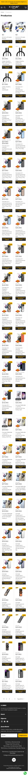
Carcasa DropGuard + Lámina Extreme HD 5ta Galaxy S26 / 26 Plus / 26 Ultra (7, 547)
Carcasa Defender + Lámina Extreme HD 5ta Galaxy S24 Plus (7, 462)
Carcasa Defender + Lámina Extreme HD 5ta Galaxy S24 (21, 435)
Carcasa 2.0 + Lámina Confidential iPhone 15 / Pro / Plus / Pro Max (20, 118)
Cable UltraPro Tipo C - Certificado (6, 88)
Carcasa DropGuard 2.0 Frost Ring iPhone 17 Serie (6, 659)
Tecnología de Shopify (13, 767)
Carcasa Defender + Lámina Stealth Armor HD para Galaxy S (7, 516)
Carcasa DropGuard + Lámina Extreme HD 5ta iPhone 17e (7, 577)
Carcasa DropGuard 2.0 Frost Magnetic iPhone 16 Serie (6, 632)
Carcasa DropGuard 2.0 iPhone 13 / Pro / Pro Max (20, 659)
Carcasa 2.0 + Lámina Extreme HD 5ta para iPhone (20, 204)
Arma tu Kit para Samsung (20, 37)
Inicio (2, 12)
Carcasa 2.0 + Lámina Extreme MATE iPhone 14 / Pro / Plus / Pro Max (20, 233)
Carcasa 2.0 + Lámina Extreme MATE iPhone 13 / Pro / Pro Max (7, 233)
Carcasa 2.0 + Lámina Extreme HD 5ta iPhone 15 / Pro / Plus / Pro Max (20, 176)
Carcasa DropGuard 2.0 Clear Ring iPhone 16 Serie (6, 605)
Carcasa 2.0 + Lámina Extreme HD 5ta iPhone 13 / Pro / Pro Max (20, 146)
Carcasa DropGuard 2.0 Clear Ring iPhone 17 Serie (20, 605)
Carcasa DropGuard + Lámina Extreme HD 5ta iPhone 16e (20, 547)
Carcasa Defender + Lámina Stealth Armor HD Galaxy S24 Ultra (21, 489)
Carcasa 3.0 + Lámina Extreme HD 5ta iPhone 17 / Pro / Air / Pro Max (7, 379)
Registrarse (23, 735)
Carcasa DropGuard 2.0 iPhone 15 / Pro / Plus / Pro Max (20, 686)
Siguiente (20, 699)
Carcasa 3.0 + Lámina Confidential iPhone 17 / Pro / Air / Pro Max (20, 351)
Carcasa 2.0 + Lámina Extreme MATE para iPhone (20, 261)
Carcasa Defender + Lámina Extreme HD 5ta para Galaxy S (7, 489)
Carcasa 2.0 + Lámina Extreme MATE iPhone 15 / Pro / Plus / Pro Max (7, 262)
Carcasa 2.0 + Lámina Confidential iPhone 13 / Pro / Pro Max (20, 90)
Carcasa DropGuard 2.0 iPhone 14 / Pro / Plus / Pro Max (6, 686)
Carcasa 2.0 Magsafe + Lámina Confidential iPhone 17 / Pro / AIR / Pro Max (6, 291)
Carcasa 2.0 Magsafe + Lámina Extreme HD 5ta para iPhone (7, 351)
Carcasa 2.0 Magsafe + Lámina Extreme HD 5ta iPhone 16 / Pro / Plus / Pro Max (7, 321)
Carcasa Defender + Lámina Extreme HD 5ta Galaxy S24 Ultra (21, 462)
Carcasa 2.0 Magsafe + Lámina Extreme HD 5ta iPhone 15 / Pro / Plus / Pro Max (20, 291)
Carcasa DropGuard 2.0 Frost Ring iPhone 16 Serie (20, 632)
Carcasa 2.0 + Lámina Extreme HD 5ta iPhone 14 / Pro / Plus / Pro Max (7, 176)
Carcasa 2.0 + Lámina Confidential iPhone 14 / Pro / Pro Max (6, 118)
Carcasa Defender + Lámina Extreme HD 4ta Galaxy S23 (21, 407)
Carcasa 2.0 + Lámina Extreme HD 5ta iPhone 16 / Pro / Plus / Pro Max (7, 204)
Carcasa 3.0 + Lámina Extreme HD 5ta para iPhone (20, 379)
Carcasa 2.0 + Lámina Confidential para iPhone (7, 148)
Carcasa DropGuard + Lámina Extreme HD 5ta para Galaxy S (20, 577)
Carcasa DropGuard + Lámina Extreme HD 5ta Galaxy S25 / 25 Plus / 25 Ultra (20, 517)
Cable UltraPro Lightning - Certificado (20, 62)
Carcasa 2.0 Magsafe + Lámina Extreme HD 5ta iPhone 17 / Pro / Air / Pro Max (20, 321)
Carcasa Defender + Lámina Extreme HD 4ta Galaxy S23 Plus (7, 435)
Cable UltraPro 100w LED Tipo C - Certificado (7, 62)
